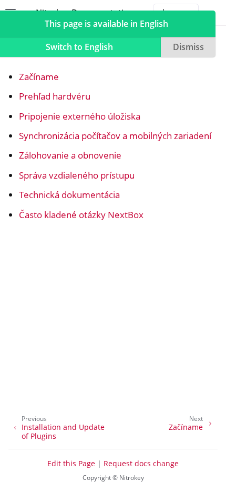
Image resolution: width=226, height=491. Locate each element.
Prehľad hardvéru (54, 96)
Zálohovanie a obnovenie (70, 155)
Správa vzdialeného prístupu (77, 175)
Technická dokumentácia (69, 195)
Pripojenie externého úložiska (79, 116)
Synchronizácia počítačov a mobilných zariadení (115, 136)
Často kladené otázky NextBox (81, 215)
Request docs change (141, 463)
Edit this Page (71, 463)
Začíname (39, 77)
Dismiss (188, 47)
